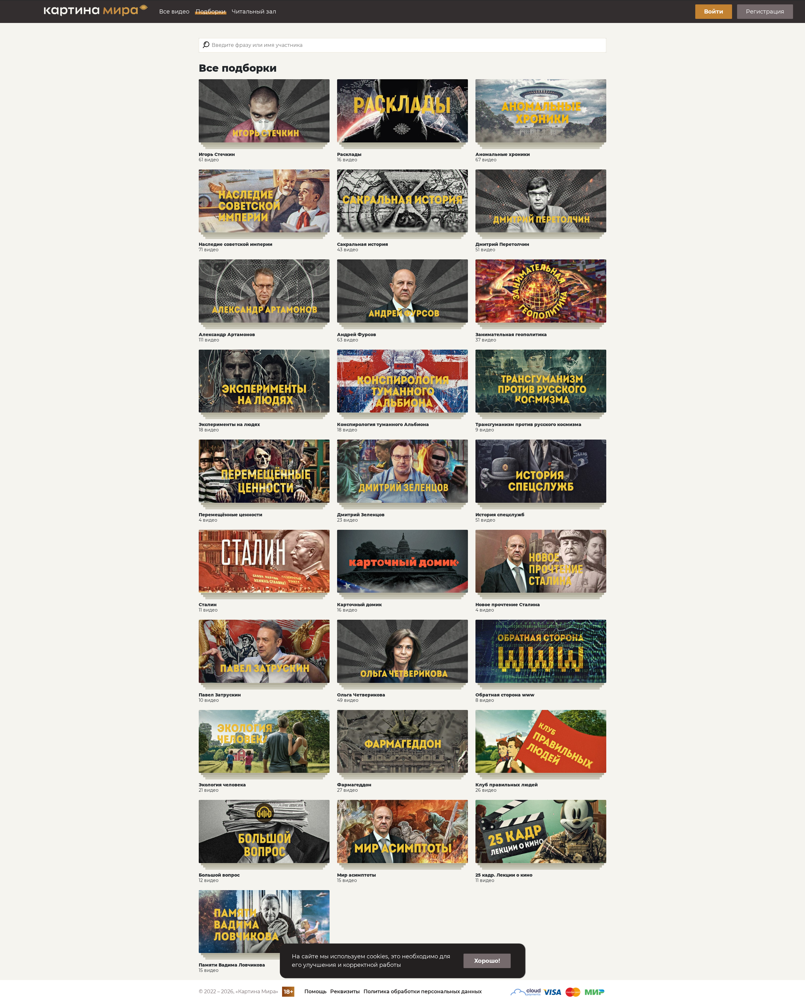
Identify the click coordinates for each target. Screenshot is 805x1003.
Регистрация (765, 11)
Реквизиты (345, 992)
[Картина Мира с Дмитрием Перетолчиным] (96, 12)
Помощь (315, 992)
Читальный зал (254, 11)
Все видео (174, 11)
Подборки (210, 11)
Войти (713, 11)
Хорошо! (487, 960)
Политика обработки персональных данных (423, 992)
